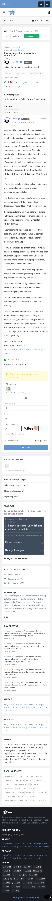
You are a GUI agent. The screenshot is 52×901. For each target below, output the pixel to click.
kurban (9, 788)
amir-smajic (32, 753)
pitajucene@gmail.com (15, 834)
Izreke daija (10, 592)
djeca (29, 776)
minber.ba (43, 753)
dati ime (8, 74)
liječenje (21, 788)
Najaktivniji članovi (11, 497)
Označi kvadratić (11, 424)
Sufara (14, 707)
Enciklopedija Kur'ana (24, 744)
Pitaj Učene (9, 704)
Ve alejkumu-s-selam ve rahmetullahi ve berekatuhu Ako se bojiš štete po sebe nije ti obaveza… (24, 672)
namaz (9, 792)
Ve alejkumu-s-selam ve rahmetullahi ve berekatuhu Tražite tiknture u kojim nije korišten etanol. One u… (24, 646)
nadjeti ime (40, 74)
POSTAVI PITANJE (42, 20)
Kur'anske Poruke (35, 707)
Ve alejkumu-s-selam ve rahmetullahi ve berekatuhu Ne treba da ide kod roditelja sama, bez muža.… (25, 684)
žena (42, 800)
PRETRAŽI (8, 20)
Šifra (6, 414)
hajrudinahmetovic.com (14, 753)
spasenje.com (10, 750)
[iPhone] (41, 4)
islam (8, 784)
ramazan (10, 796)
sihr (21, 796)
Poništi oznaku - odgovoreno (17, 364)
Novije (15, 112)
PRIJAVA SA (11, 384)
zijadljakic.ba (23, 750)
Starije (7, 112)
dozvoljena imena (20, 74)
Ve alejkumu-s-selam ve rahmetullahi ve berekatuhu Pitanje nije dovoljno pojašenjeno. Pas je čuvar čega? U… (22, 659)
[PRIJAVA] (49, 12)
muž (32, 788)
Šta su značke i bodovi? (14, 491)
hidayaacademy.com (14, 756)
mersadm (7, 631)
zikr (33, 800)
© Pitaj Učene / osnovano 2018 (26, 897)
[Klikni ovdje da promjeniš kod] (30, 428)
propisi (41, 792)
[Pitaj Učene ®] (12, 12)
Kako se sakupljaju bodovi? (15, 485)
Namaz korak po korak (37, 843)
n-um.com (8, 744)
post (20, 792)
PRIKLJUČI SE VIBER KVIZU (15, 558)
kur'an (35, 784)
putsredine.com (10, 759)
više (6, 617)
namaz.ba (8, 762)
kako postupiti (22, 784)
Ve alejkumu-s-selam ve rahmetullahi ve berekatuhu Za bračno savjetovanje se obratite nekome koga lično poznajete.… (24, 633)
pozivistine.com (34, 747)
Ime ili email (9, 404)
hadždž (19, 780)
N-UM (38, 846)
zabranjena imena (11, 77)
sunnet (31, 796)
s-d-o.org (41, 759)
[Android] (47, 4)
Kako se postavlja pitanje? (15, 479)
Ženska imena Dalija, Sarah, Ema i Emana (26, 99)
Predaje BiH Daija (27, 759)
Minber (12, 710)
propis (30, 792)
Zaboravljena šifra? (40, 441)
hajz (29, 780)
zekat (23, 800)
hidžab (39, 780)
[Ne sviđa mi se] (11, 82)
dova (39, 776)
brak (19, 776)
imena (31, 74)
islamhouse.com (19, 747)
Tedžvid (22, 707)
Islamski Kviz (21, 704)
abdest (9, 776)
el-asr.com (30, 756)
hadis (8, 780)
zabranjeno (11, 800)
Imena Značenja (18, 50)
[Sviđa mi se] (5, 82)
